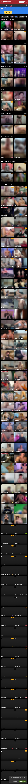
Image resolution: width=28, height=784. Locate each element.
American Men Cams (8, 19)
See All (25, 19)
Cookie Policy (18, 779)
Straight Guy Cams (6, 113)
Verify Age (8, 12)
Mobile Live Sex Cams (7, 136)
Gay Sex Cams (5, 90)
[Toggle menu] (1, 2)
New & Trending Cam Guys (8, 161)
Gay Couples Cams (6, 66)
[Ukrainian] (16, 17)
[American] (12, 17)
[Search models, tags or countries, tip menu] (26, 5)
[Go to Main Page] (8, 1)
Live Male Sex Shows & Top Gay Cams (11, 43)
